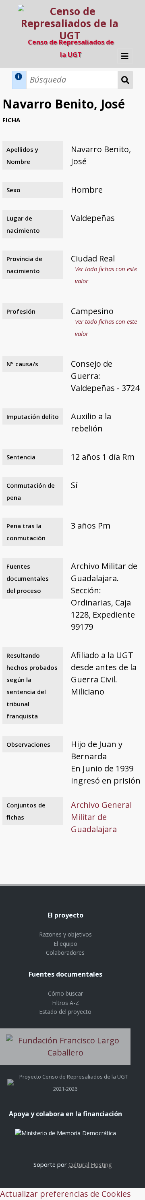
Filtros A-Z (65, 1003)
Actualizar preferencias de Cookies (65, 1193)
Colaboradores (65, 952)
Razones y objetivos (65, 934)
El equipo (65, 943)
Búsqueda (125, 80)
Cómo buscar (65, 993)
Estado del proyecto (65, 1011)
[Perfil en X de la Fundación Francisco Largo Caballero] (10, 1076)
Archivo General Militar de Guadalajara (101, 817)
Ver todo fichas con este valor (106, 275)
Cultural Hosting (90, 1164)
